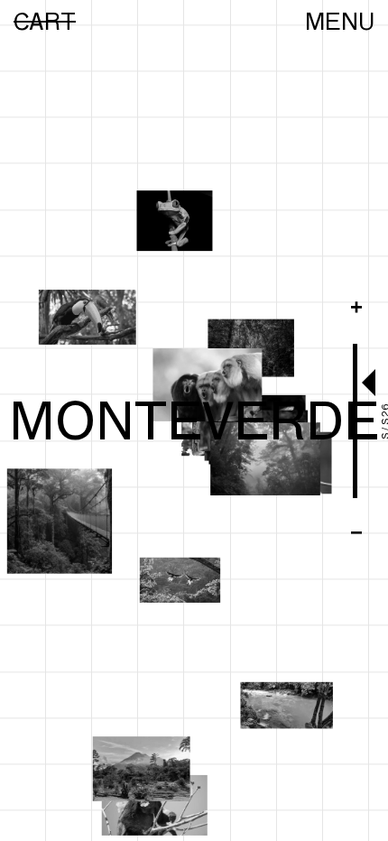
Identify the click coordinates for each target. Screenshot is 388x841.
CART (45, 21)
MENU (339, 21)
